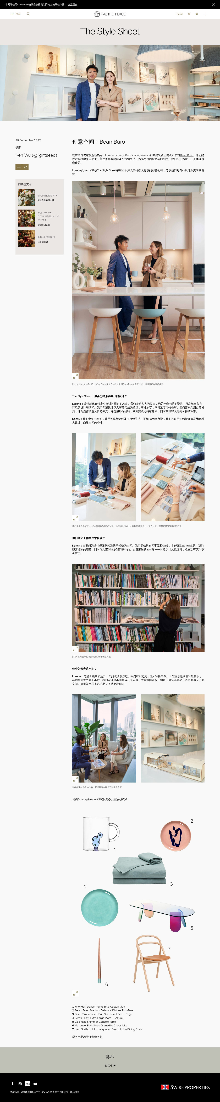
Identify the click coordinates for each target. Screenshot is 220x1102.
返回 (215, 1068)
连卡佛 (93, 1036)
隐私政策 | (26, 1091)
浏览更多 (72, 4)
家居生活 (110, 1065)
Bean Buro (186, 155)
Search (28, 14)
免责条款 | (15, 1091)
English (179, 14)
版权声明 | (36, 1091)
